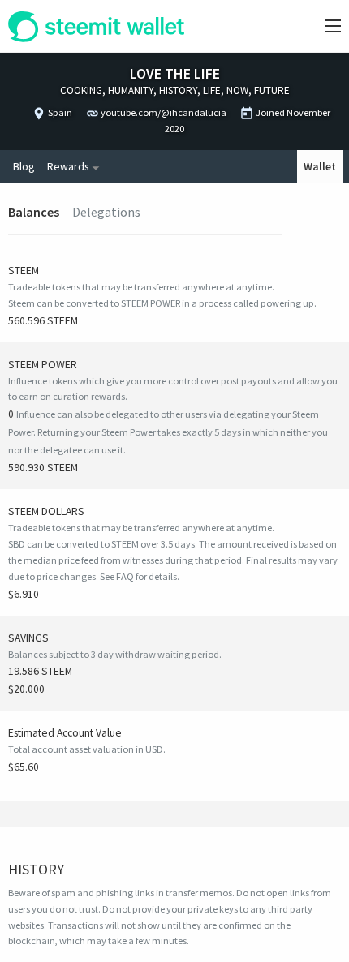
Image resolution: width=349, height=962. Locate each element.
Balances (33, 212)
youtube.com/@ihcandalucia (163, 112)
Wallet (320, 166)
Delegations (106, 212)
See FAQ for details (138, 576)
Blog (23, 166)
